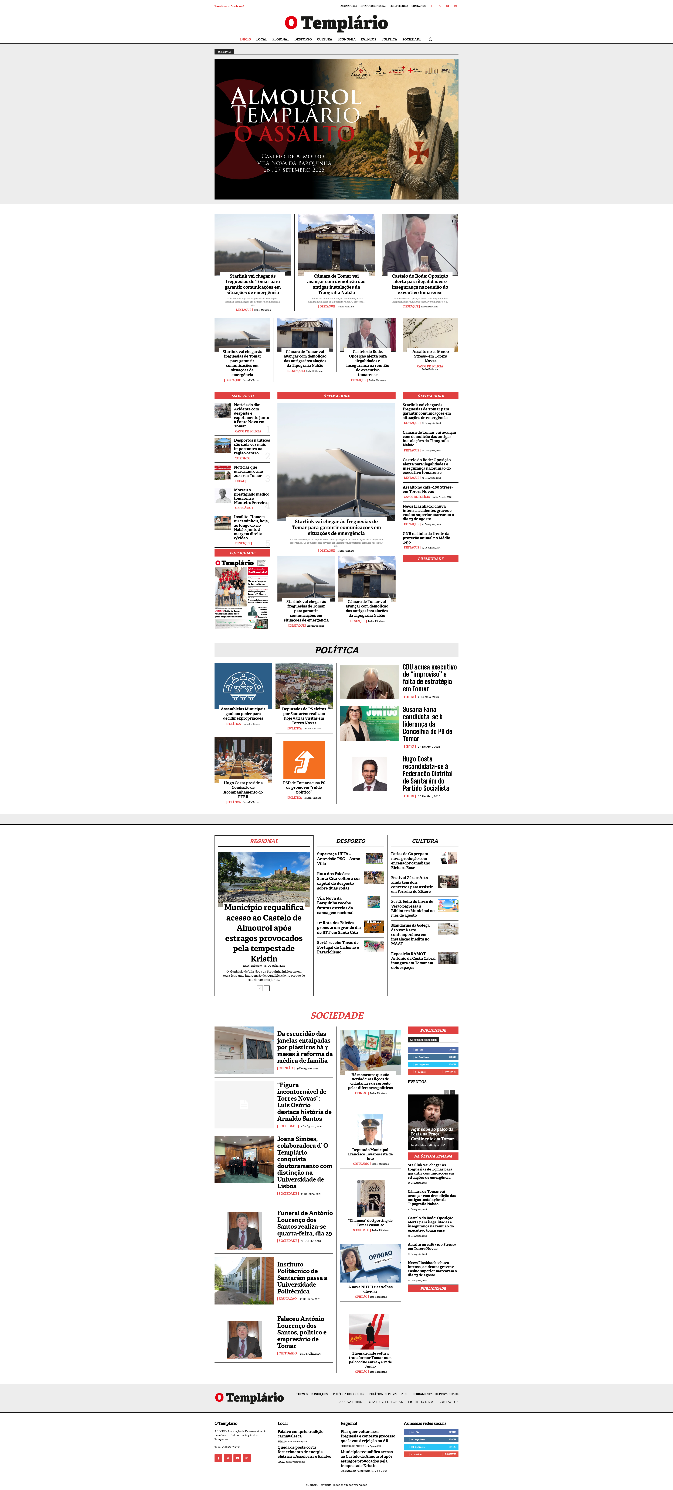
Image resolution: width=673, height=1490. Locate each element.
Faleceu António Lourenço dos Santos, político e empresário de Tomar (302, 1332)
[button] (430, 39)
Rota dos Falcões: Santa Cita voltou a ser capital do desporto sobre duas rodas (338, 881)
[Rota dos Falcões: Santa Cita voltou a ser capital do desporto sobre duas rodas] (374, 877)
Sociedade (288, 1126)
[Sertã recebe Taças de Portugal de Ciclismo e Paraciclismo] (374, 946)
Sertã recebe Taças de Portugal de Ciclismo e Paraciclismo (338, 947)
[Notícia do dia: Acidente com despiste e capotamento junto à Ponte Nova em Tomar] (223, 410)
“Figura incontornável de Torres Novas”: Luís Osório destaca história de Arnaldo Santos (304, 1102)
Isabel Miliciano (262, 309)
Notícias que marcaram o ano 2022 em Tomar (248, 471)
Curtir (452, 1049)
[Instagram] (455, 6)
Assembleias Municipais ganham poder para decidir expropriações (243, 713)
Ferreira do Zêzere (352, 1446)
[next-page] (267, 988)
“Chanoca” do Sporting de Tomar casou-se (370, 1222)
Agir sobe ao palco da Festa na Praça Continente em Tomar (432, 1134)
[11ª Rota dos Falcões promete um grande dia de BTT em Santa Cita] (374, 927)
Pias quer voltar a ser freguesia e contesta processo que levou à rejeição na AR (368, 1436)
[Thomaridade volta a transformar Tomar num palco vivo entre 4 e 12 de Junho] (370, 1329)
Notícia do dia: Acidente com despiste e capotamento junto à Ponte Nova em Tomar (251, 415)
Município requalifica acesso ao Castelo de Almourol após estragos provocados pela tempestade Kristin (264, 933)
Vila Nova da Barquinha (355, 1471)
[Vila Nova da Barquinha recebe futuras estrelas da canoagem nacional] (374, 902)
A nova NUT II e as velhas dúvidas (370, 1289)
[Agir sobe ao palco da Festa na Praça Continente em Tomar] (433, 1118)
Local (240, 481)
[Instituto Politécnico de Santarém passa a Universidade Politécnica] (244, 1280)
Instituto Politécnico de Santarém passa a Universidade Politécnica (302, 1277)
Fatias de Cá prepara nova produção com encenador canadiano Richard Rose (410, 860)
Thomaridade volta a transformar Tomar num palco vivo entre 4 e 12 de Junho (370, 1360)
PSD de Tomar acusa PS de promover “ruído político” (304, 787)
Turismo (242, 458)
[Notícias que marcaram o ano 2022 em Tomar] (223, 472)
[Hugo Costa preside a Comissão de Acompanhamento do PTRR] (243, 760)
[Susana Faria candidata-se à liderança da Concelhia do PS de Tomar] (369, 723)
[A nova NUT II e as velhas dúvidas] (370, 1263)
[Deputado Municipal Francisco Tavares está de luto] (370, 1126)
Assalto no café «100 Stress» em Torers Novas (430, 356)
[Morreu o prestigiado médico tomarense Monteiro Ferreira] (223, 495)
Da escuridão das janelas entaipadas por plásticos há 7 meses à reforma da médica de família (305, 1047)
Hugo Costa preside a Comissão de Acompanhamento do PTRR (243, 789)
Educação (288, 1298)
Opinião (286, 1068)
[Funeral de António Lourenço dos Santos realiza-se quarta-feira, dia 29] (244, 1226)
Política (234, 724)
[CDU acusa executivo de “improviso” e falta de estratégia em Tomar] (369, 681)
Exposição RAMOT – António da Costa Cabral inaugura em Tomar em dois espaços (413, 960)
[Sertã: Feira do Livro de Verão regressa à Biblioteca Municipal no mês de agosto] (448, 905)
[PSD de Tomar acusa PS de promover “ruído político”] (304, 760)
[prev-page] (260, 988)
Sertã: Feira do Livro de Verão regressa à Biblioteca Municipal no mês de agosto (413, 908)
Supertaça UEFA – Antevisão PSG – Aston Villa (338, 858)
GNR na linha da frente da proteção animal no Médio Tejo (426, 538)
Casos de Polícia (430, 366)
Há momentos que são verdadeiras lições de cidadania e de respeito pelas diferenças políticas (370, 1081)
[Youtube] (447, 6)
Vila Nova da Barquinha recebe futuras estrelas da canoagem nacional (335, 905)
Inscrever (450, 1071)
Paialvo (282, 1441)
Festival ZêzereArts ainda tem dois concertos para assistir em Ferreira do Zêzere (412, 884)
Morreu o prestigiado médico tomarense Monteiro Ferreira (251, 496)
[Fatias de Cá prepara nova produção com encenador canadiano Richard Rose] (448, 858)
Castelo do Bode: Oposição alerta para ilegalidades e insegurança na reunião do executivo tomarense (420, 284)
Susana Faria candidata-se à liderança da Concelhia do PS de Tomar (427, 724)
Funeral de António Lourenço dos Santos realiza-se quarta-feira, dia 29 (305, 1223)
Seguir (452, 1057)
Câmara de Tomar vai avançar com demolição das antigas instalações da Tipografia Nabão (336, 284)
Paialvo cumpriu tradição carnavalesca (301, 1434)
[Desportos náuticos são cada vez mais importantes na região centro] (223, 445)
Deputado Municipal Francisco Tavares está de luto (370, 1154)
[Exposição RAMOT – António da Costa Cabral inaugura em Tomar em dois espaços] (448, 958)
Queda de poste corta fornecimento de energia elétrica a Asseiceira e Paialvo (304, 1452)
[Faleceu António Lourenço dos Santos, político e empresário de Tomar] (244, 1335)
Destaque (243, 309)
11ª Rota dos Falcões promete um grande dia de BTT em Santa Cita (339, 927)
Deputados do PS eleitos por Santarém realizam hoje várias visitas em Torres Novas (304, 715)
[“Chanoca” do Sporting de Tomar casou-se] (370, 1196)
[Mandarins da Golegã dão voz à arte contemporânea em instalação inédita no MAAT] (448, 929)
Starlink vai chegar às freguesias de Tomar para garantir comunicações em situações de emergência (253, 284)
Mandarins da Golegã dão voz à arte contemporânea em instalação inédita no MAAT (410, 934)
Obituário (243, 508)
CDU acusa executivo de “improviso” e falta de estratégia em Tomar (430, 678)
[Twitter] (440, 6)
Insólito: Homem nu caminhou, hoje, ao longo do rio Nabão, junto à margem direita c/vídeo (251, 527)
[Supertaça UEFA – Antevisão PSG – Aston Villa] (374, 858)
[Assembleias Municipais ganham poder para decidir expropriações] (243, 686)
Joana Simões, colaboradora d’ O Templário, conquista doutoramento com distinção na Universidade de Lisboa (304, 1162)
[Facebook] (432, 6)
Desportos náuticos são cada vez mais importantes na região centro (252, 447)
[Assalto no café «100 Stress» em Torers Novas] (430, 335)
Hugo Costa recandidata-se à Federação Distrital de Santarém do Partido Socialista (428, 773)
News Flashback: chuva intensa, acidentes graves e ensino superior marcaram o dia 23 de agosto (428, 513)
